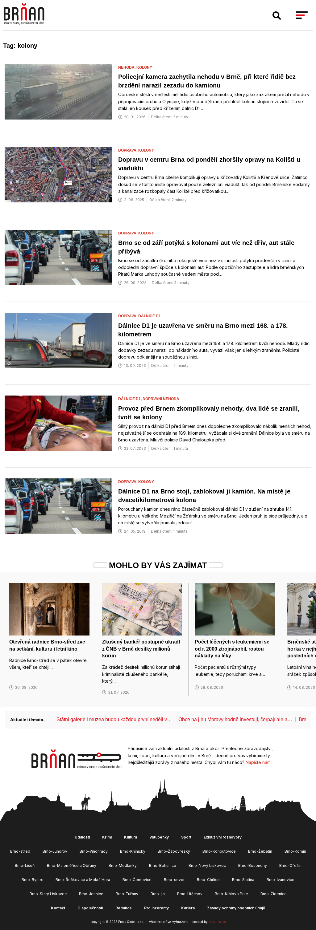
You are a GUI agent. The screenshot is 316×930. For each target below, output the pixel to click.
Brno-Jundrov (55, 851)
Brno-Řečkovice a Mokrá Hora (83, 879)
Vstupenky (159, 837)
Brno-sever (174, 879)
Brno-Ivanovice (280, 879)
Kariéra (188, 908)
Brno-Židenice (273, 893)
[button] (277, 15)
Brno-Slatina (243, 879)
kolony (144, 67)
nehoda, (127, 67)
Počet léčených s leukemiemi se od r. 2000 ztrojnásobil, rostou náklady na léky (232, 648)
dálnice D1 (149, 316)
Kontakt (58, 908)
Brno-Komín (295, 851)
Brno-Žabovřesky (174, 851)
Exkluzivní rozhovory (223, 837)
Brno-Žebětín (260, 851)
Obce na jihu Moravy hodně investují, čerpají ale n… (235, 719)
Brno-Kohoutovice (219, 851)
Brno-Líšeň (25, 865)
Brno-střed (20, 851)
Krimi (107, 837)
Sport (186, 837)
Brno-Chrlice (208, 879)
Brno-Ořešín (290, 865)
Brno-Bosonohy (252, 865)
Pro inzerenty (156, 908)
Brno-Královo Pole (231, 893)
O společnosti (90, 908)
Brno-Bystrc (32, 879)
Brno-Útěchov (189, 893)
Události (82, 837)
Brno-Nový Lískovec (207, 865)
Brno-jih (158, 893)
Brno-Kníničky (132, 851)
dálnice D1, (130, 399)
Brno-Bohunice (162, 865)
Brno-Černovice (137, 879)
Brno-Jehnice (91, 893)
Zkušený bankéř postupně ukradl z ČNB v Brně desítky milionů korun (141, 648)
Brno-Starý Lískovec (48, 893)
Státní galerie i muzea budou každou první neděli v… (114, 719)
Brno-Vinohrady (94, 851)
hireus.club (217, 922)
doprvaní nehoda (161, 399)
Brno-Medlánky (123, 865)
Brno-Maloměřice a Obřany (71, 865)
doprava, (128, 150)
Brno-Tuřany (127, 893)
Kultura (130, 837)
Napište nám (258, 762)
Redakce (123, 908)
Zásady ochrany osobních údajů (236, 908)
